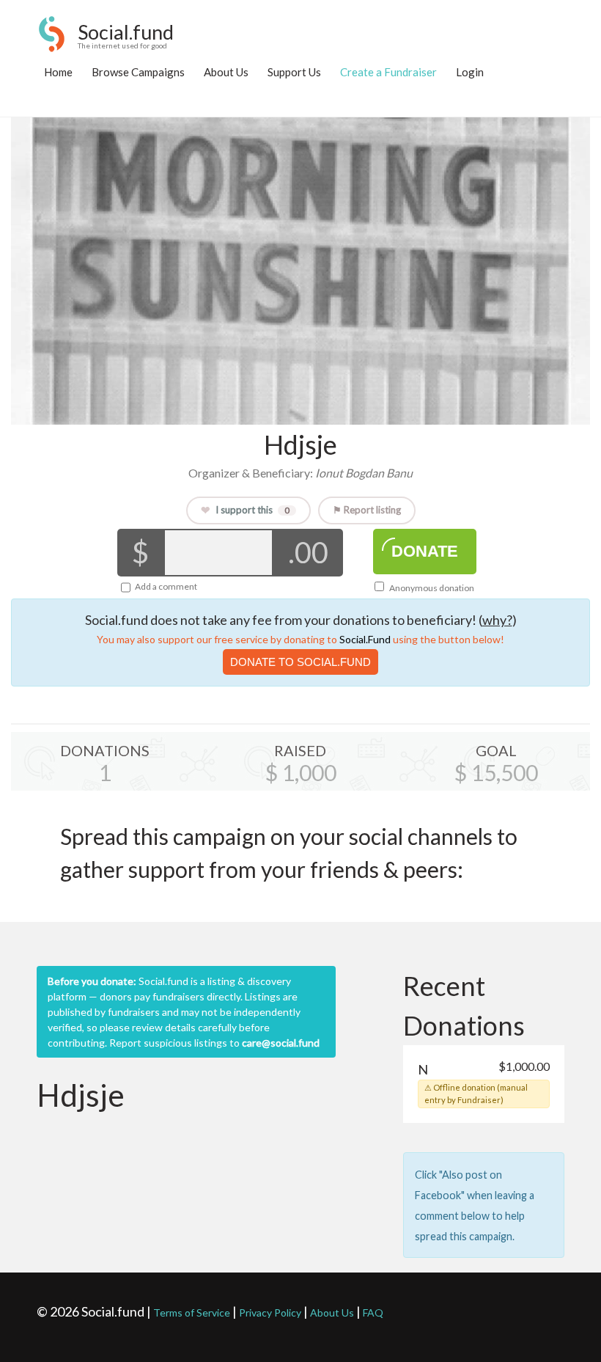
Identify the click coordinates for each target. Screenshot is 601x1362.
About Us (226, 71)
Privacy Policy (270, 1312)
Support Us (294, 71)
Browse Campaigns (138, 71)
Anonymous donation (431, 587)
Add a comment (166, 586)
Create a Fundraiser (388, 71)
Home (58, 71)
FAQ (373, 1312)
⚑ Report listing (367, 510)
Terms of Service (191, 1312)
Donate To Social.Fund (300, 662)
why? (497, 620)
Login (470, 71)
